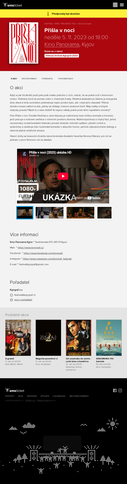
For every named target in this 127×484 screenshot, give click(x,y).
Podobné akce (65, 79)
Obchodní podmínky (79, 396)
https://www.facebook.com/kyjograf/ (43, 253)
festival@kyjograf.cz (25, 295)
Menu (122, 5)
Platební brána (43, 400)
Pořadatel (47, 79)
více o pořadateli (23, 299)
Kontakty (10, 396)
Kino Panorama (61, 44)
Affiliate (45, 396)
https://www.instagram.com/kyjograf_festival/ (47, 258)
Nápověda (32, 396)
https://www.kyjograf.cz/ (31, 247)
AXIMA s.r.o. (30, 400)
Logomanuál (59, 396)
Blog (20, 396)
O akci (14, 79)
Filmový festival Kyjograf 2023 (62, 55)
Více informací (29, 79)
